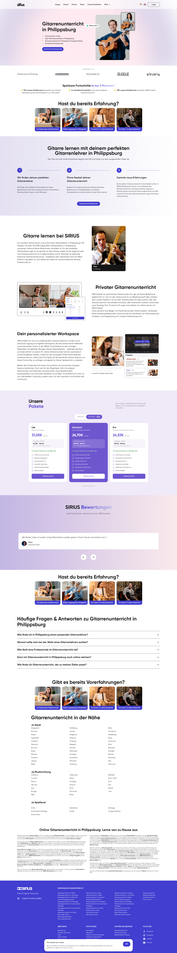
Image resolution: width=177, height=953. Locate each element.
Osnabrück (112, 731)
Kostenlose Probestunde (53, 49)
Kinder (72, 811)
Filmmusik (73, 791)
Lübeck (72, 731)
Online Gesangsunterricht (66, 899)
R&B (32, 795)
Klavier (66, 4)
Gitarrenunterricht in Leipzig (124, 893)
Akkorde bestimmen (121, 930)
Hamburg (73, 764)
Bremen (111, 754)
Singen (57, 4)
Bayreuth (111, 748)
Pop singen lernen (63, 914)
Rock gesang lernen (64, 919)
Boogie (33, 791)
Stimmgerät (90, 930)
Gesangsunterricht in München (68, 897)
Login (154, 4)
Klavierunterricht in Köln (93, 893)
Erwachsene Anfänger (39, 811)
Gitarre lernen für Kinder (122, 908)
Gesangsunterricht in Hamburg (68, 895)
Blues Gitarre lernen (121, 912)
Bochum (34, 748)
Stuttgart (73, 754)
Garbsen (34, 741)
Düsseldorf (74, 758)
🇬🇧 (145, 5)
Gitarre (74, 4)
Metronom (89, 932)
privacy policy (68, 947)
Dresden (111, 751)
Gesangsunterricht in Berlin (66, 893)
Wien (110, 728)
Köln (109, 761)
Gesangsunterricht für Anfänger (68, 901)
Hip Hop (34, 785)
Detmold (34, 744)
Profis (33, 808)
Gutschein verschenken (93, 937)
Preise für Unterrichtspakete (95, 935)
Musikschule (61, 930)
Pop (109, 785)
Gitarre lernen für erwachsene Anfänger (124, 905)
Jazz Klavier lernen (92, 912)
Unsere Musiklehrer (94, 4)
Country (34, 778)
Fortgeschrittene (114, 811)
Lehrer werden (62, 937)
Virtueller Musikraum (64, 932)
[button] (107, 5)
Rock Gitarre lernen (121, 910)
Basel (33, 751)
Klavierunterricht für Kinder (94, 908)
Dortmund (112, 741)
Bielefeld (73, 744)
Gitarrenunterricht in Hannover (124, 895)
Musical (72, 785)
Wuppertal (35, 728)
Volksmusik (74, 775)
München (73, 761)
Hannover (111, 764)
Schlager (73, 781)
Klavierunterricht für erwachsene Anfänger (96, 905)
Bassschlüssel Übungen (122, 935)
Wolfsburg (73, 728)
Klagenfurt (73, 735)
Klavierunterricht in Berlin (94, 895)
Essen (110, 738)
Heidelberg (112, 735)
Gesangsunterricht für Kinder (67, 912)
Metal (72, 778)
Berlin (33, 764)
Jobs (59, 935)
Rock (71, 788)
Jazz (110, 791)
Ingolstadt (35, 738)
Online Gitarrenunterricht (123, 899)
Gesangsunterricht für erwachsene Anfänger (69, 905)
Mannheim (73, 751)
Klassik (110, 788)
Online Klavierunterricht (93, 899)
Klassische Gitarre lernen (122, 914)
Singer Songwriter (148, 893)
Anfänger (111, 808)
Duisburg (73, 741)
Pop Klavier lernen (92, 914)
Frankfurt (34, 758)
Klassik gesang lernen (65, 917)
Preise (82, 4)
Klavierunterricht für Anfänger (95, 901)
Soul (32, 788)
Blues (72, 795)
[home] (22, 4)
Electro (33, 781)
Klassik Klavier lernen (93, 910)
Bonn (110, 744)
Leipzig (33, 761)
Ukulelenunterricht (149, 897)
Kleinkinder (74, 808)
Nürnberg (111, 758)
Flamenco (35, 775)
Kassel (33, 735)
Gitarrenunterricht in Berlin (123, 897)
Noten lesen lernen (121, 932)
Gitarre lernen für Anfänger (123, 901)
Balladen (111, 775)
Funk (110, 781)
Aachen (72, 748)
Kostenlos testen (48, 476)
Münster (34, 754)
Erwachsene (35, 814)
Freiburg (73, 738)
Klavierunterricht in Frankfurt (95, 897)
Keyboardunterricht (149, 895)
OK (126, 944)
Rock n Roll (112, 778)
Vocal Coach (147, 899)
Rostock (34, 731)
